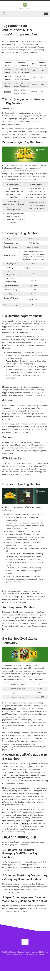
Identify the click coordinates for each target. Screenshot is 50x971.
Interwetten (24, 823)
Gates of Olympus (9, 708)
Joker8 (14, 116)
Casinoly (7, 76)
